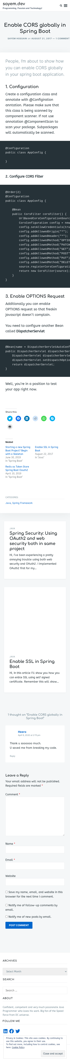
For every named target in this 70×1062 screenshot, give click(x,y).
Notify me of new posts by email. (29, 916)
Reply (12, 756)
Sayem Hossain (17, 38)
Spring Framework (22, 502)
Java (8, 502)
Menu (65, 5)
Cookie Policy (18, 1047)
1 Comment (63, 38)
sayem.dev (14, 4)
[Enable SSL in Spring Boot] (35, 618)
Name (10, 843)
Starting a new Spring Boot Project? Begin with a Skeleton (17, 451)
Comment (12, 794)
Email (10, 859)
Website (10, 876)
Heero (22, 731)
